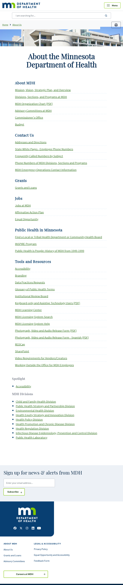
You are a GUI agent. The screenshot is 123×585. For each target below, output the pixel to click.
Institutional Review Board (31, 296)
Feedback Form (42, 560)
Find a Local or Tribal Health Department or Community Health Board (58, 237)
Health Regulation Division (32, 428)
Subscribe (16, 491)
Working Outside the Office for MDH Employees (44, 365)
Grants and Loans (26, 187)
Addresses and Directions (30, 142)
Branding (21, 275)
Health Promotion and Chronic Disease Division (45, 424)
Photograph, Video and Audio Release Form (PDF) (46, 330)
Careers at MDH (24, 574)
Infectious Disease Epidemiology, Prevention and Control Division (56, 433)
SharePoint (22, 351)
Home (5, 24)
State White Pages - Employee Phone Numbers (44, 149)
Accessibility (22, 268)
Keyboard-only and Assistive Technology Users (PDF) (47, 303)
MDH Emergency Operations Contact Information (45, 170)
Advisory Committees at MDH (33, 110)
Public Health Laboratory (31, 437)
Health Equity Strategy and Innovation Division (45, 415)
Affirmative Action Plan (29, 212)
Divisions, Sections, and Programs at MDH (41, 97)
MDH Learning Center (28, 310)
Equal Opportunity (26, 219)
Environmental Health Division (35, 410)
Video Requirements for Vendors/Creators (41, 358)
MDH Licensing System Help (32, 324)
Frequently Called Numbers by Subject (39, 156)
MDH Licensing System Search (34, 317)
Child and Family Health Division (36, 401)
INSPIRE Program (26, 244)
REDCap (20, 344)
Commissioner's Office (29, 117)
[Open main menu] (112, 5)
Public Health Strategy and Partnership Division (45, 406)
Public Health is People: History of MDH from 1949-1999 (49, 251)
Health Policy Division (29, 419)
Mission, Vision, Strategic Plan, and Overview (43, 90)
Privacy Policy (41, 549)
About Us (17, 24)
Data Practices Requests (30, 282)
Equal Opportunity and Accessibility (52, 554)
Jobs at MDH (23, 205)
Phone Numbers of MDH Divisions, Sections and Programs (51, 163)
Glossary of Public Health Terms (35, 289)
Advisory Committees (14, 561)
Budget (19, 124)
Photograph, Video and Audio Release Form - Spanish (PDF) (52, 337)
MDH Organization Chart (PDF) (34, 104)
